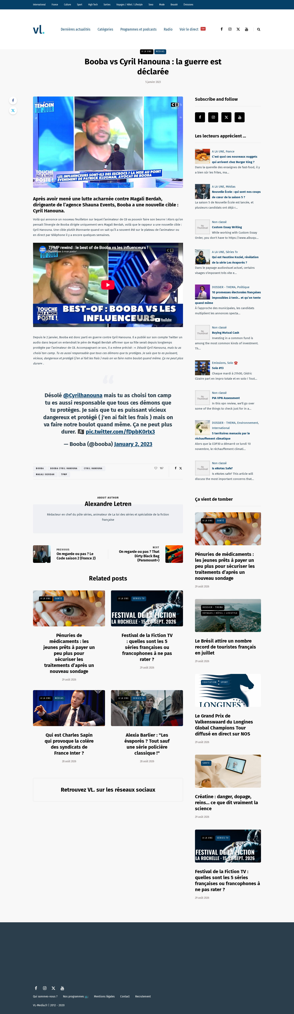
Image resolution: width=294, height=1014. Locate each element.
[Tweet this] (13, 110)
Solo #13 (218, 368)
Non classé (219, 222)
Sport (79, 4)
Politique (243, 287)
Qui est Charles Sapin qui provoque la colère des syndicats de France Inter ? (69, 744)
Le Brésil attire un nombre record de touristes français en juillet (225, 647)
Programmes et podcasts (138, 29)
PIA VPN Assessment (226, 398)
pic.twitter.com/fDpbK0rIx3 (120, 431)
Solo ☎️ (232, 363)
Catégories (105, 29)
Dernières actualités (75, 29)
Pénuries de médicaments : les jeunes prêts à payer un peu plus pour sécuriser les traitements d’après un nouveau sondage (69, 653)
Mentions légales (104, 996)
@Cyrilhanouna (82, 395)
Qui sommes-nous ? (45, 996)
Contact (125, 996)
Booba (40, 468)
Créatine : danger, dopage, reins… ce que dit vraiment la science (226, 802)
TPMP (64, 474)
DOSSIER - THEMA (224, 287)
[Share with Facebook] (13, 100)
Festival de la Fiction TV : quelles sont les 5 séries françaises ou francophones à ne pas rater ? (147, 647)
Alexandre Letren (108, 503)
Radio (168, 29)
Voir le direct (192, 29)
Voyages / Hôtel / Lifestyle (129, 4)
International (39, 4)
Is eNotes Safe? (222, 468)
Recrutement (143, 996)
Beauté (174, 4)
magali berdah (45, 474)
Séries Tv (139, 598)
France (55, 4)
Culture (67, 4)
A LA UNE (147, 51)
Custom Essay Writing (227, 227)
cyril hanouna (93, 468)
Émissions (188, 4)
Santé (58, 598)
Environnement (247, 423)
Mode (162, 4)
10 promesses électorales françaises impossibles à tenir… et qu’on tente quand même (228, 298)
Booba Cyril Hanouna (63, 468)
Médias (160, 51)
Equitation (210, 682)
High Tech (93, 4)
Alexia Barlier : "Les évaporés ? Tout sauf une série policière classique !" (147, 744)
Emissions (219, 363)
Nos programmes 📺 (75, 996)
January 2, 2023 (133, 444)
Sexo (151, 4)
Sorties (107, 4)
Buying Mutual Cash (225, 333)
